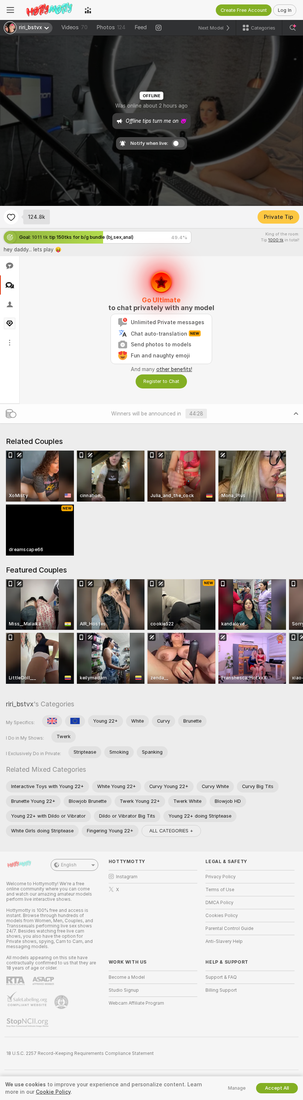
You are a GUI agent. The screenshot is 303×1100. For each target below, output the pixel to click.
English (68, 865)
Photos (111, 27)
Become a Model (127, 977)
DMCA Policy (219, 902)
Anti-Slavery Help (224, 941)
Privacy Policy (220, 876)
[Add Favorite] (11, 217)
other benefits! (174, 369)
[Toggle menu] (10, 10)
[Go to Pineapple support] (62, 1002)
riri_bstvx (20, 704)
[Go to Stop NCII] (28, 1022)
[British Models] (52, 721)
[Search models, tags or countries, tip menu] (292, 27)
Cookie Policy (53, 1092)
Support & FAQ (221, 977)
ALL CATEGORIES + (171, 831)
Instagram (126, 876)
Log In (285, 10)
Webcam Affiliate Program (136, 1003)
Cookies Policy (221, 915)
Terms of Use (219, 889)
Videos (74, 27)
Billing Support (221, 990)
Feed (141, 27)
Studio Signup (124, 990)
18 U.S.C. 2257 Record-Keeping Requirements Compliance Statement (80, 1053)
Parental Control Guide (229, 928)
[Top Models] (88, 10)
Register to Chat (161, 381)
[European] (75, 721)
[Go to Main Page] (49, 10)
